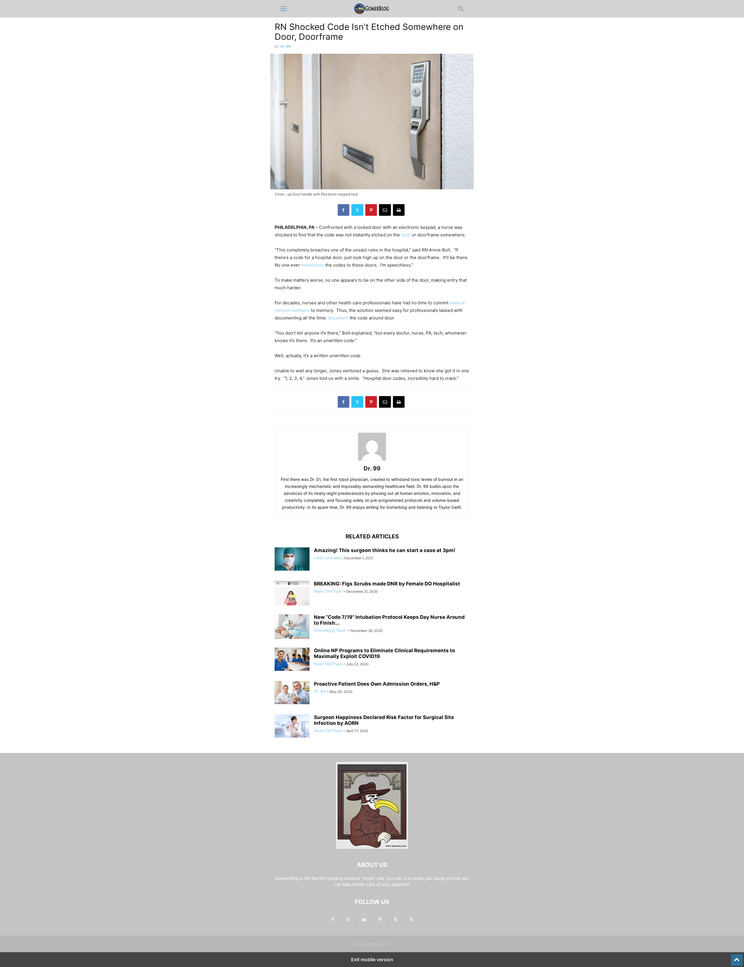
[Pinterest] (371, 210)
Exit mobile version (372, 959)
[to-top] (737, 957)
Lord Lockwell (327, 557)
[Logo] (372, 847)
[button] (283, 8)
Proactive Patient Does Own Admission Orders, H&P (377, 684)
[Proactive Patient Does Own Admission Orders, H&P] (292, 692)
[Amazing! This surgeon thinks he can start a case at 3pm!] (292, 559)
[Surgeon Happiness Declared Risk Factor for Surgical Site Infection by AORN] (292, 726)
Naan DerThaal (328, 591)
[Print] (399, 210)
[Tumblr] (395, 919)
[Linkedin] (364, 919)
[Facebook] (343, 210)
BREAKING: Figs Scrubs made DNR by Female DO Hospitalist (387, 584)
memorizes (312, 265)
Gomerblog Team (330, 630)
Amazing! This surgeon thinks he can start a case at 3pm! (384, 550)
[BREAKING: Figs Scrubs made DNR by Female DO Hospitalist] (292, 594)
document (338, 318)
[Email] (385, 210)
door (406, 235)
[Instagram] (348, 919)
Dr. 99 (285, 46)
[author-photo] (372, 460)
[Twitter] (357, 210)
